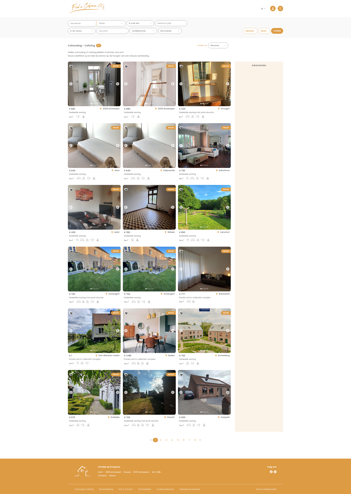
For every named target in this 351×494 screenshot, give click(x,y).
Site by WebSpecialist (266, 489)
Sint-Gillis (156, 472)
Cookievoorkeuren (165, 489)
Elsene (112, 475)
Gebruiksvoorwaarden (189, 489)
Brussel (127, 472)
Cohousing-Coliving (83, 489)
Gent (100, 472)
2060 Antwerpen (113, 472)
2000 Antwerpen (141, 472)
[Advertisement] (259, 86)
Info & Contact (125, 489)
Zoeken (277, 30)
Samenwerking (106, 489)
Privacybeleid (144, 489)
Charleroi (102, 475)
